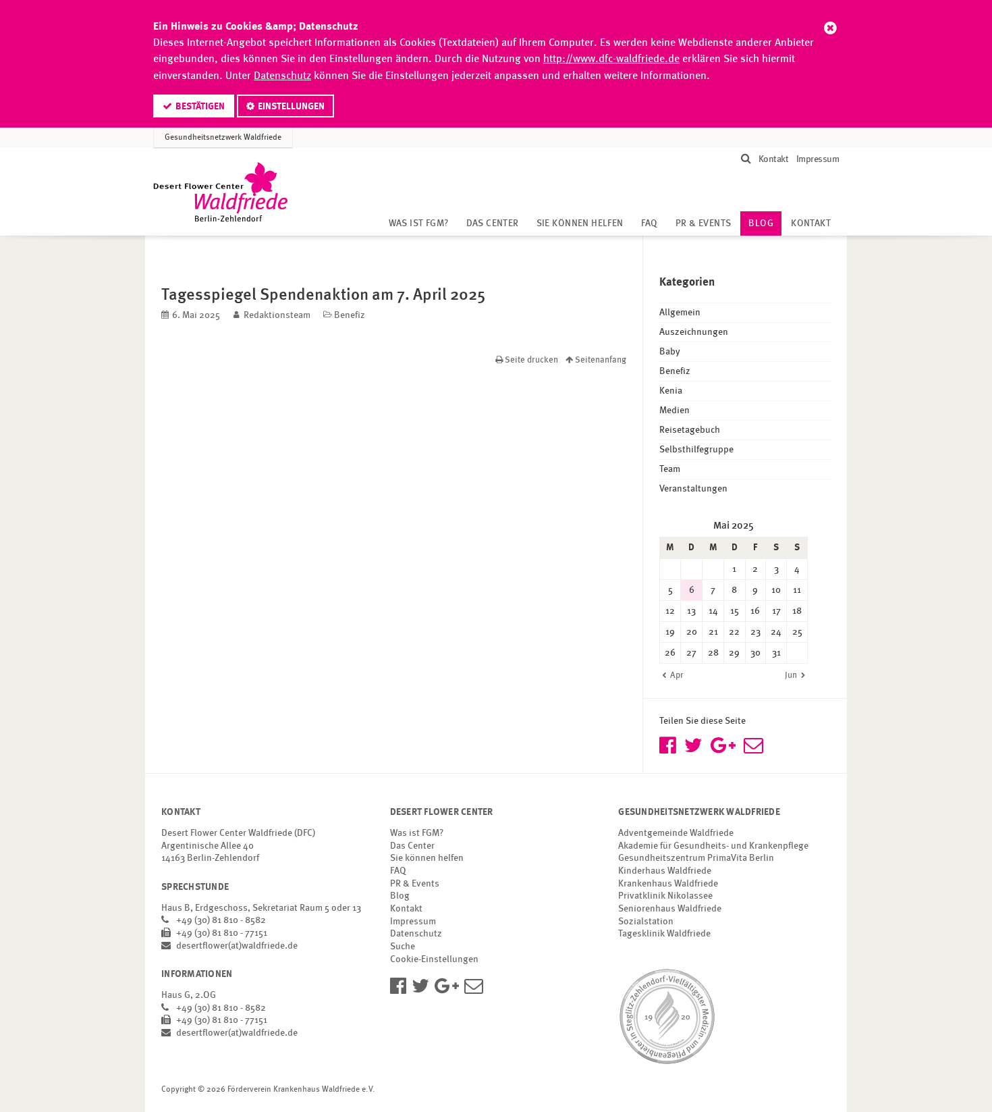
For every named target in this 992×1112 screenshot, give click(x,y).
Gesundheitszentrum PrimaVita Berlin (696, 858)
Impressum (817, 159)
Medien (674, 410)
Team (669, 469)
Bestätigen (200, 106)
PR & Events (704, 223)
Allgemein (679, 312)
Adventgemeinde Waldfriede (676, 833)
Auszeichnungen (693, 332)
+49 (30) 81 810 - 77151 (221, 933)
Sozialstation (645, 921)
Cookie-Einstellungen (434, 959)
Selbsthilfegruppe (696, 449)
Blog (764, 223)
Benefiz (349, 315)
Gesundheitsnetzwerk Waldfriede (223, 138)
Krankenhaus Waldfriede (668, 884)
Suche (402, 946)
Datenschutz (282, 76)
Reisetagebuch (689, 430)
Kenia (670, 391)
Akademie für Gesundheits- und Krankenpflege (713, 846)
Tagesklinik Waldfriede (664, 933)
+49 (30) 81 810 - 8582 (221, 920)
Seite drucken (531, 360)
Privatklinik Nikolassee (665, 896)
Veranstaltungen (693, 489)
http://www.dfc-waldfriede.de (611, 59)
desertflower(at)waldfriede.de (237, 946)
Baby (669, 351)
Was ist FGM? (419, 223)
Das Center (492, 223)
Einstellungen (291, 106)
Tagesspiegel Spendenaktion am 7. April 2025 (323, 294)
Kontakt (774, 159)
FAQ (649, 223)
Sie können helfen (580, 223)
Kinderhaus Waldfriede (664, 871)
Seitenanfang (599, 360)
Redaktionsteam (277, 315)
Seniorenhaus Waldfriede (669, 909)
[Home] (220, 192)
